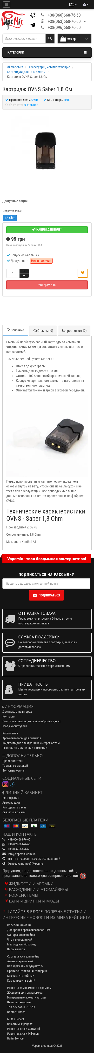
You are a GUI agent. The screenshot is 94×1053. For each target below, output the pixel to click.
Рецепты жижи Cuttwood (23, 1029)
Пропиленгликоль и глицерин (27, 971)
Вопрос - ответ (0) (74, 331)
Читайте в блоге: (25, 911)
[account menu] (86, 4)
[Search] (50, 38)
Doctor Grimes (16, 1012)
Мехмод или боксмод (21, 944)
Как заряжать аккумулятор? (25, 966)
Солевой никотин (19, 925)
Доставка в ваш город (17, 711)
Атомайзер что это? (20, 961)
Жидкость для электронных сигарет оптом (31, 743)
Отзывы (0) (45, 331)
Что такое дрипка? (19, 939)
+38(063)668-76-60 (64, 21)
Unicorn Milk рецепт (20, 1024)
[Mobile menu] (6, 4)
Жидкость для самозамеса (24, 992)
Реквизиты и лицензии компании (24, 748)
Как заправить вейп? (21, 980)
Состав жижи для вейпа (23, 956)
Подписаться (49, 595)
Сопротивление (12, 211)
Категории (15, 52)
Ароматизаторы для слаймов (21, 738)
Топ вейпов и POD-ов (21, 1007)
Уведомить (47, 285)
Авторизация (11, 802)
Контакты (8, 716)
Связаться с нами (14, 812)
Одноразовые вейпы (21, 935)
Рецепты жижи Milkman (23, 1033)
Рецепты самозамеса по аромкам (29, 988)
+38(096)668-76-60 (64, 27)
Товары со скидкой (15, 765)
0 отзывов (31, 105)
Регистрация (10, 798)
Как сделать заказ (14, 807)
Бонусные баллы (13, 770)
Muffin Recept (15, 1019)
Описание (17, 330)
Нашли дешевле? (49, 229)
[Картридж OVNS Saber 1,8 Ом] (47, 152)
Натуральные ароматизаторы (26, 997)
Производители (12, 761)
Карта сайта (10, 733)
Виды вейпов (16, 949)
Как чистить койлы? (20, 976)
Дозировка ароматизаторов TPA (28, 930)
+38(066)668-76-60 (64, 15)
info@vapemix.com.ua (21, 854)
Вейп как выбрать (19, 1002)
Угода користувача (14, 726)
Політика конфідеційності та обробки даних (31, 721)
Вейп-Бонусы (15, 1038)
